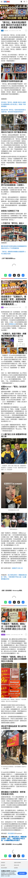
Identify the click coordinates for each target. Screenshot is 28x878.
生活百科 (3, 634)
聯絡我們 (3, 862)
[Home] (6, 1)
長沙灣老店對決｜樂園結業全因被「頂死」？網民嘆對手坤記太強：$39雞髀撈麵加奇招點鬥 (14, 838)
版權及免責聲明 (17, 862)
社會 (2, 30)
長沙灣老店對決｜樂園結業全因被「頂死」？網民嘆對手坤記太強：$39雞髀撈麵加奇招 (14, 577)
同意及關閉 (22, 873)
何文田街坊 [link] (11, 833)
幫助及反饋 (16, 865)
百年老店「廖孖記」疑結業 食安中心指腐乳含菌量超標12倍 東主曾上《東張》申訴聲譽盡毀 (13, 104)
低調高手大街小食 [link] (17, 568)
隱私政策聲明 (4, 867)
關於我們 (3, 865)
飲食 (2, 307)
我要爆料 (16, 867)
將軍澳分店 (12, 324)
